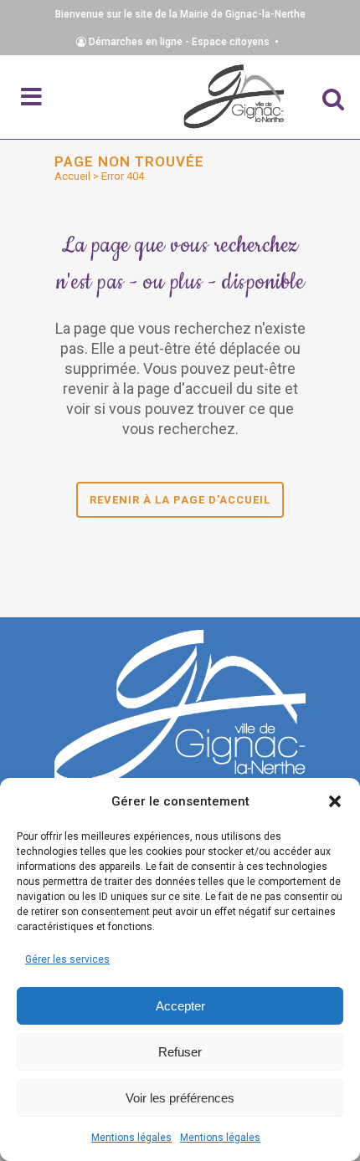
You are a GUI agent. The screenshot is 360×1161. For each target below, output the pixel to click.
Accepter (180, 1006)
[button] (335, 801)
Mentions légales (131, 1137)
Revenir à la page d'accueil (180, 500)
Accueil (72, 176)
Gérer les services (67, 959)
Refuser (180, 1052)
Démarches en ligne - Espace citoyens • (185, 42)
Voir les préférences (180, 1098)
